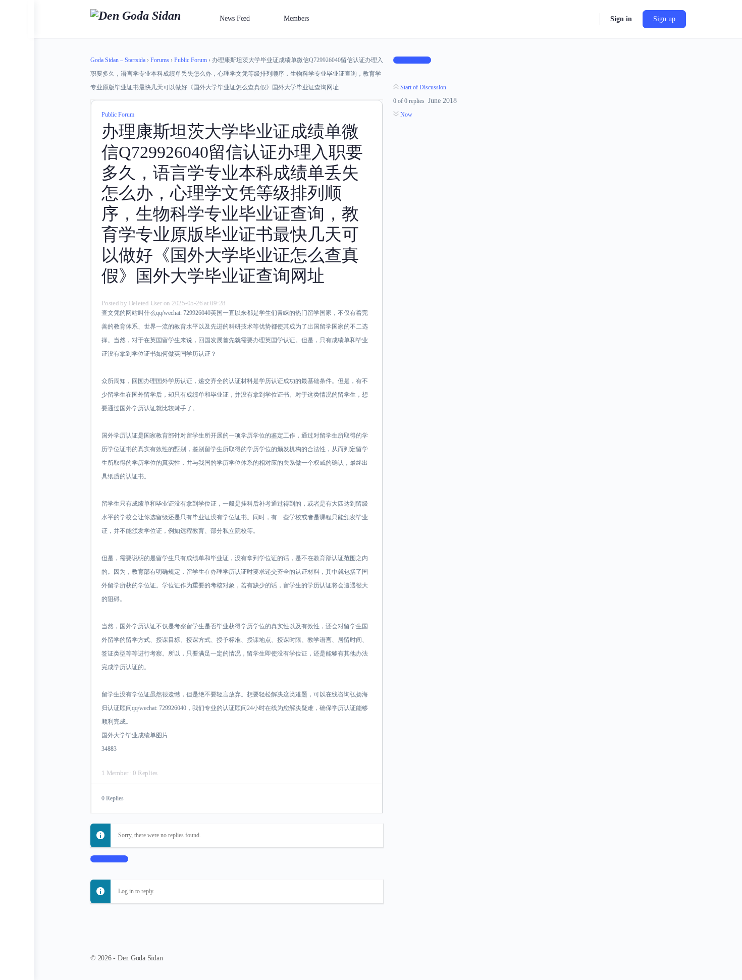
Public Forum (190, 60)
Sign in (621, 19)
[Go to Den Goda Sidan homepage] (135, 18)
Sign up (664, 19)
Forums (159, 60)
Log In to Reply (109, 858)
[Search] (585, 19)
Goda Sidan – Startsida (117, 60)
